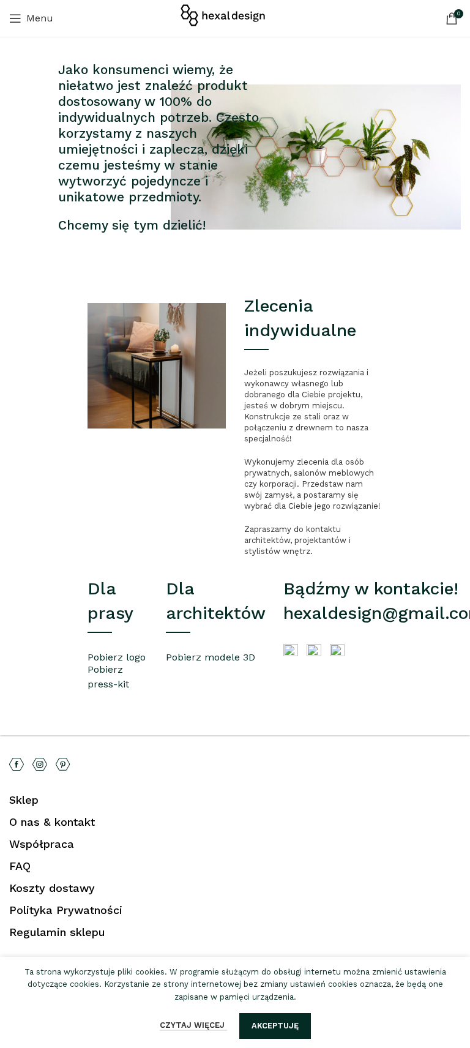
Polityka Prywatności (65, 910)
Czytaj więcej (193, 1025)
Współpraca (41, 843)
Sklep (24, 799)
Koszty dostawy (52, 887)
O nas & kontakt (52, 821)
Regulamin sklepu (57, 932)
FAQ (20, 865)
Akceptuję (275, 1025)
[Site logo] (235, 17)
